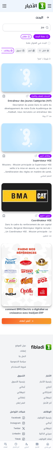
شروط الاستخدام (18, 367)
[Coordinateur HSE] (26, 197)
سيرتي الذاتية (45, 434)
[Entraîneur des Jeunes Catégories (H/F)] (26, 77)
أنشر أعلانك (24, 321)
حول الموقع (20, 346)
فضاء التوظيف (45, 439)
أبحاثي (22, 387)
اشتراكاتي (47, 392)
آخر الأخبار (47, 403)
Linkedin (16, 433)
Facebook (16, 417)
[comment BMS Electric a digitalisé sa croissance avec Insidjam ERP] (26, 275)
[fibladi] (49, 347)
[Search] (47, 27)
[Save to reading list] (3, 96)
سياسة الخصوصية (18, 362)
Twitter (17, 428)
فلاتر (24, 37)
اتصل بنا (22, 356)
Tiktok (18, 439)
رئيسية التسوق (18, 382)
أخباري (49, 387)
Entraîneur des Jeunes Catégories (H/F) (30, 101)
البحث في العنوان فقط (36, 43)
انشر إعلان (20, 403)
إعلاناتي (21, 398)
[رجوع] (47, 17)
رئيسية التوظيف (44, 418)
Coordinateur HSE (41, 220)
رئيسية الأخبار (46, 382)
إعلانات (23, 351)
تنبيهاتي (48, 398)
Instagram (15, 423)
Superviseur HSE (42, 160)
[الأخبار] (42, 5)
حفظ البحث (40, 37)
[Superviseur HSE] (26, 137)
